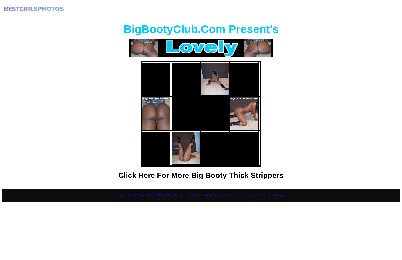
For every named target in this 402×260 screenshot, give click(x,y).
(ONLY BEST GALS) (162, 195)
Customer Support (274, 195)
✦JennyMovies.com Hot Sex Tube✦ (205, 195)
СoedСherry (136, 195)
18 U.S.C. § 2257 (246, 195)
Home (120, 195)
